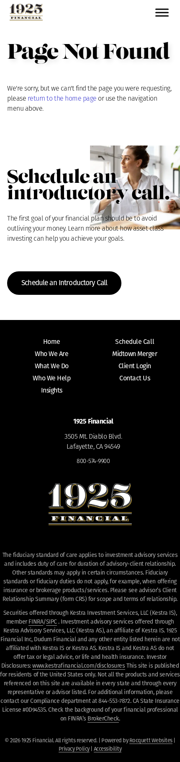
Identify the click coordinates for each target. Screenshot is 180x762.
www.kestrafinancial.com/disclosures (78, 665)
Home (51, 342)
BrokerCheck (103, 718)
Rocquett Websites (150, 740)
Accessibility (108, 749)
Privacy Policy (74, 749)
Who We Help (51, 378)
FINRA (35, 621)
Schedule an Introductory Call (64, 282)
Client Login (134, 366)
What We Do (52, 366)
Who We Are (51, 354)
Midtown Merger (134, 354)
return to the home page (62, 99)
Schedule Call (134, 342)
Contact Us (134, 378)
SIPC (51, 621)
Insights (51, 390)
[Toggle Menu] (162, 12)
